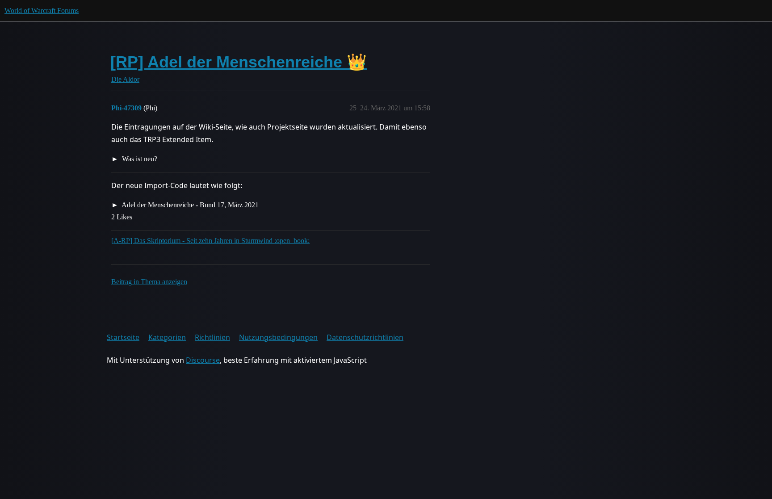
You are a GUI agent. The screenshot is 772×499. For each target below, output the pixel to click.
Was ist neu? (138, 159)
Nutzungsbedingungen (278, 337)
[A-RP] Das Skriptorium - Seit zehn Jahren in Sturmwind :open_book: (210, 240)
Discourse (203, 360)
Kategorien (167, 337)
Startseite (123, 337)
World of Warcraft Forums (41, 10)
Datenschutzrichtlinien (365, 337)
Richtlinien (212, 337)
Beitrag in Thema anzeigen (149, 281)
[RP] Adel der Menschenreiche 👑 (238, 62)
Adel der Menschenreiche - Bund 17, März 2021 (189, 205)
